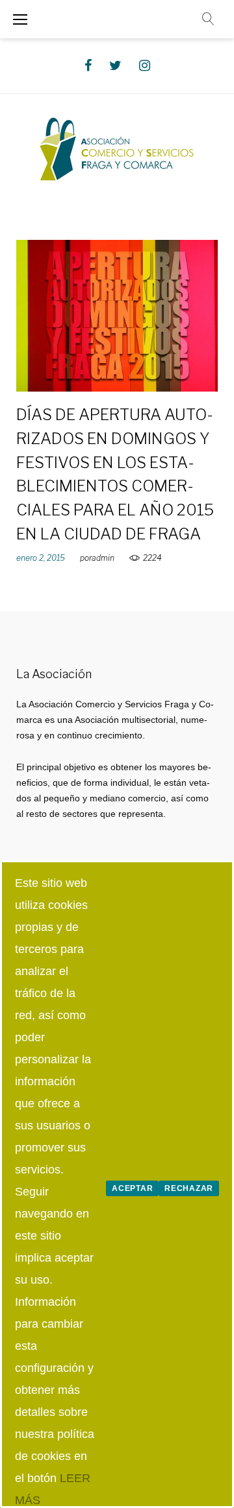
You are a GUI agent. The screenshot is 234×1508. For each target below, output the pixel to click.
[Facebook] (88, 65)
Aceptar (132, 1188)
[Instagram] (144, 65)
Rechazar (188, 1188)
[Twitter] (115, 65)
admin (103, 558)
